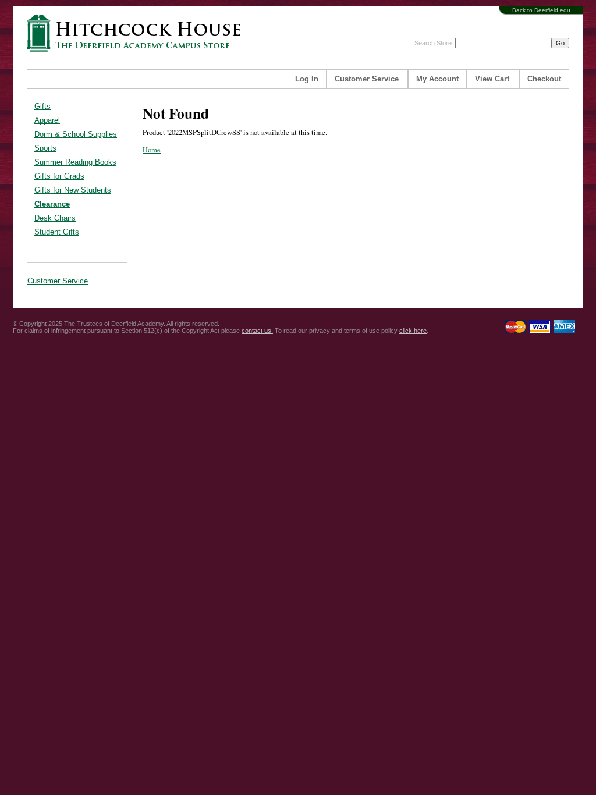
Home (152, 150)
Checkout (544, 79)
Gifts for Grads (59, 176)
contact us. (257, 330)
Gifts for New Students (72, 190)
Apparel (47, 120)
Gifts (42, 106)
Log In (306, 79)
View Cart (492, 79)
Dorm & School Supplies (75, 134)
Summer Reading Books (75, 162)
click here (413, 330)
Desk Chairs (55, 218)
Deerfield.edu (552, 10)
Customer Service (367, 79)
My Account (437, 79)
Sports (45, 148)
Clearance (52, 204)
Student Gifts (56, 232)
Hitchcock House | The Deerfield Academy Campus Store (137, 33)
